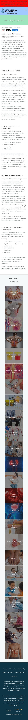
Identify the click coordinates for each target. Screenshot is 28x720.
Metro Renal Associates (7, 27)
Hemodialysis (5, 28)
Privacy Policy (21, 669)
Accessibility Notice (20, 672)
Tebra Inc (14, 669)
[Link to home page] (11, 11)
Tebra (20, 714)
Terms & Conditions (8, 672)
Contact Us (14, 676)
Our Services (17, 27)
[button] (25, 10)
